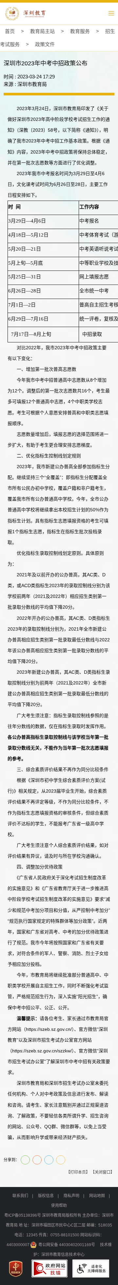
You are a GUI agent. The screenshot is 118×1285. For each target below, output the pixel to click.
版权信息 (46, 1196)
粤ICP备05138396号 (22, 1215)
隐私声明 (71, 1196)
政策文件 (45, 44)
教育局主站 (42, 31)
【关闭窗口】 (102, 1172)
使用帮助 (59, 1205)
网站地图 (97, 1196)
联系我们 (20, 1196)
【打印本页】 (78, 1172)
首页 (10, 31)
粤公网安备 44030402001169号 (66, 1245)
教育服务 (80, 31)
